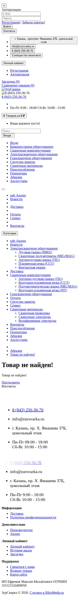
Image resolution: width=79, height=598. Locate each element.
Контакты (9, 31)
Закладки (16, 554)
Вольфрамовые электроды (37, 320)
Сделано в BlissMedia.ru (47, 592)
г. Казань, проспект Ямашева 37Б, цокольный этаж (44, 40)
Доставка (16, 206)
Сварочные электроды (35, 317)
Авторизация (19, 74)
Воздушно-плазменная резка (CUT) (44, 282)
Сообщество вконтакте (26, 55)
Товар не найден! (22, 354)
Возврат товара (21, 570)
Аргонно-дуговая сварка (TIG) (41, 279)
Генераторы (18, 173)
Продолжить (11, 382)
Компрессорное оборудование (31, 146)
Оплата (15, 214)
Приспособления (22, 169)
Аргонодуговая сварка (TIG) (39, 260)
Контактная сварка (32, 267)
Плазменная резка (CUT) (36, 263)
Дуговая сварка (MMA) (35, 252)
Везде (14, 143)
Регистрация (11, 22)
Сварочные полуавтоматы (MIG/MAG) (47, 256)
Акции (18, 195)
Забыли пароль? (33, 22)
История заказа (21, 550)
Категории (9, 233)
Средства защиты (22, 162)
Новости (16, 199)
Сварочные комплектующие (30, 150)
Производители (21, 530)
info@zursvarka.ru (23, 46)
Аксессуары (18, 181)
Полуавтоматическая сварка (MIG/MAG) (48, 286)
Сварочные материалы (26, 165)
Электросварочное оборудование (34, 154)
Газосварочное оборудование (31, 158)
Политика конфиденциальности (33, 517)
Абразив (16, 177)
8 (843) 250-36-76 (22, 50)
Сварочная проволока (34, 313)
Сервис (15, 218)
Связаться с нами (22, 567)
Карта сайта (18, 574)
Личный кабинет (22, 546)
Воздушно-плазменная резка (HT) (43, 290)
